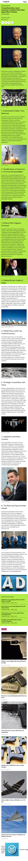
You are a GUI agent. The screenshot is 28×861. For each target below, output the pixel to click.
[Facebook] (2, 22)
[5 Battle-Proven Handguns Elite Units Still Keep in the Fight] (14, 646)
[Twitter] (5, 22)
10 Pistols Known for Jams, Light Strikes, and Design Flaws (12, 613)
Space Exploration (5, 5)
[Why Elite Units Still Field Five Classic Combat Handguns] (14, 750)
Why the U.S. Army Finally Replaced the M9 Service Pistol (13, 607)
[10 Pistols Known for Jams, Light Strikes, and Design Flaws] (14, 715)
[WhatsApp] (12, 22)
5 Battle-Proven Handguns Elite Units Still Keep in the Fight (12, 600)
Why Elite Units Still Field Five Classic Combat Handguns (11, 620)
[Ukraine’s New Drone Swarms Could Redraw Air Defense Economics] (14, 819)
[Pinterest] (9, 22)
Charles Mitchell (5, 602)
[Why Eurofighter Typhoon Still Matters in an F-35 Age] (14, 785)
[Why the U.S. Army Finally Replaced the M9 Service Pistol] (14, 680)
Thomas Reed (6, 14)
